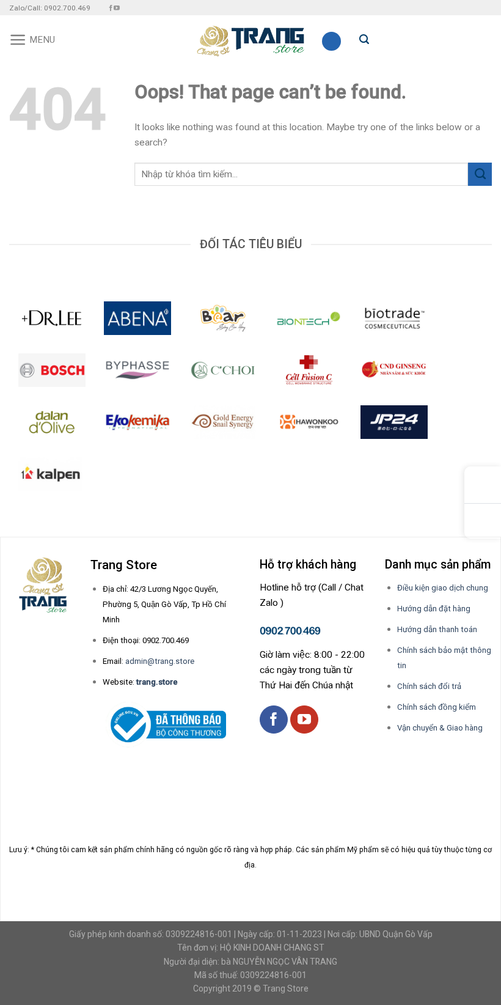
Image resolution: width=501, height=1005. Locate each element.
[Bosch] (52, 370)
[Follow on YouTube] (117, 8)
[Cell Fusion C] (308, 370)
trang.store (157, 682)
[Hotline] (482, 485)
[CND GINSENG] (394, 370)
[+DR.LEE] (52, 318)
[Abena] (137, 318)
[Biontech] (308, 318)
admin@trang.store (159, 661)
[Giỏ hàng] (331, 41)
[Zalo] (482, 521)
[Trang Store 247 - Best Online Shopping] (250, 39)
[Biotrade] (394, 318)
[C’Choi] (223, 370)
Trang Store (286, 988)
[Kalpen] (50, 474)
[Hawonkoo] (308, 422)
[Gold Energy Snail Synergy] (223, 422)
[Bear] (223, 318)
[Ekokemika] (137, 422)
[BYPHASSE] (137, 370)
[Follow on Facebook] (111, 8)
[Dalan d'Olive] (52, 422)
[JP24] (394, 422)
